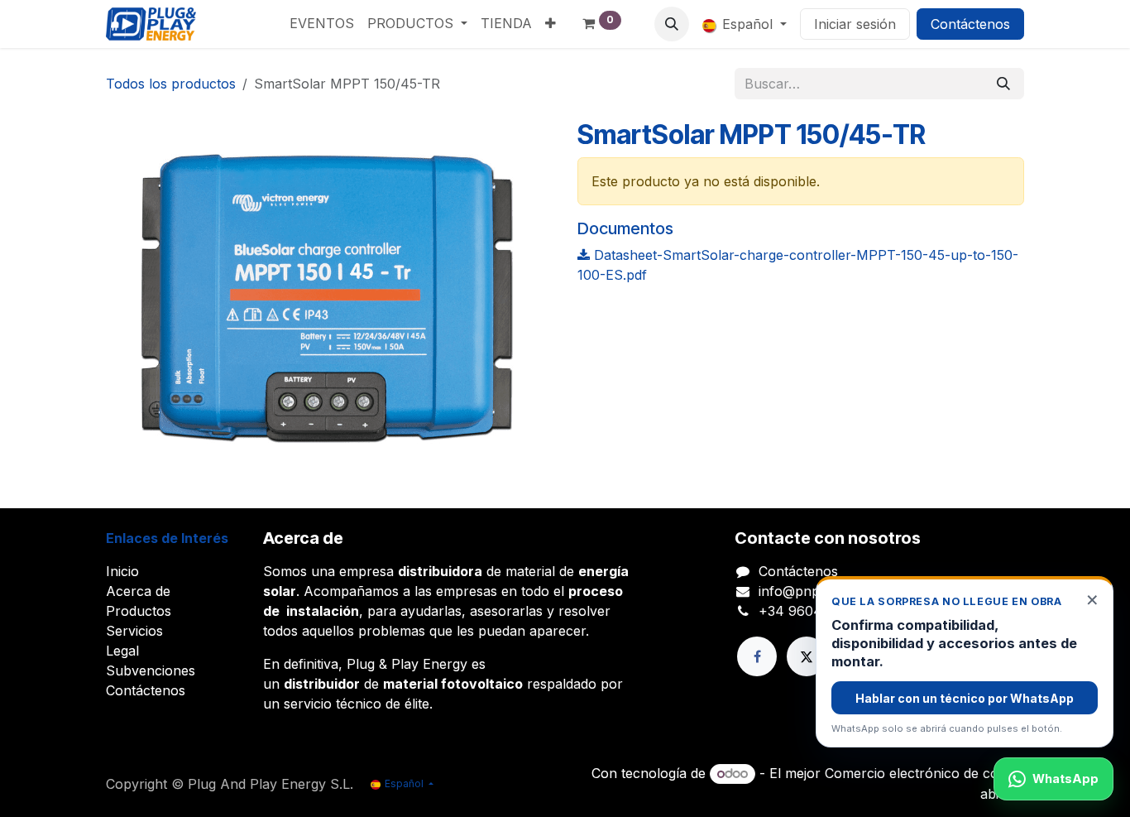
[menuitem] (322, 23)
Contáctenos (970, 24)
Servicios (134, 630)
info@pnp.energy (813, 591)
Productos (138, 611)
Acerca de (138, 591)
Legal (122, 650)
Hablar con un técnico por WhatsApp (964, 698)
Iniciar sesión (855, 24)
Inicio (122, 571)
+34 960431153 (807, 611)
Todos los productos (171, 83)
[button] (671, 24)
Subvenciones (150, 670)
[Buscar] (1003, 83)
